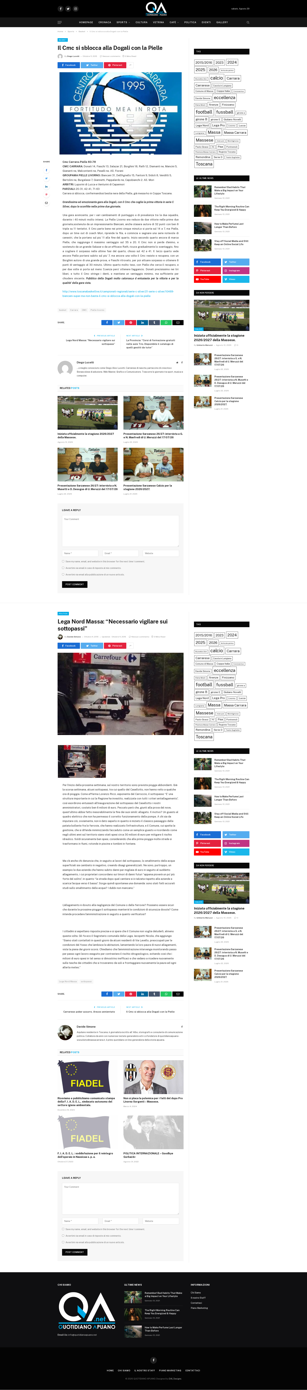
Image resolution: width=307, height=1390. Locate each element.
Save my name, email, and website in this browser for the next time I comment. (105, 561)
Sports (122, 22)
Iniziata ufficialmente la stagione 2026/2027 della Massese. (86, 435)
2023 (220, 62)
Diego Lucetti (73, 56)
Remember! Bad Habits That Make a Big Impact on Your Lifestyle (229, 190)
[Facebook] (46, 170)
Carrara (74, 310)
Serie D (218, 157)
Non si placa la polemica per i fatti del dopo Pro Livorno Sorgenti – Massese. (153, 1100)
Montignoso (233, 141)
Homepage (86, 22)
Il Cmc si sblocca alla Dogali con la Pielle (150, 1011)
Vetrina (158, 22)
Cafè (173, 22)
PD (213, 147)
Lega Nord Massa (68, 981)
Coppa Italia (223, 91)
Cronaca (104, 22)
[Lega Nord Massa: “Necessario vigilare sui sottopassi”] (121, 694)
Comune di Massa (204, 91)
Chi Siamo (196, 1292)
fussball (224, 112)
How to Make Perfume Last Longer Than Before (229, 225)
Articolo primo (227, 70)
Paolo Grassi (201, 147)
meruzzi (220, 141)
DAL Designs (175, 1379)
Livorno (231, 125)
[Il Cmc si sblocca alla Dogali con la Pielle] (121, 113)
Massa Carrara (235, 133)
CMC (84, 310)
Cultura (142, 22)
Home (110, 1370)
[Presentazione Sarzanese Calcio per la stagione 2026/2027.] (153, 465)
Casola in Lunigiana (222, 86)
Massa (214, 132)
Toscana (204, 163)
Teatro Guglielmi (233, 157)
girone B (201, 119)
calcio (216, 78)
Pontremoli (231, 147)
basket (62, 310)
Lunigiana (199, 133)
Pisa (220, 146)
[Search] (247, 22)
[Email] (46, 203)
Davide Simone (202, 98)
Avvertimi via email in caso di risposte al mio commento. (93, 568)
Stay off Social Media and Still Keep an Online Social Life (231, 243)
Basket (63, 40)
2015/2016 (204, 63)
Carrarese (203, 85)
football (204, 112)
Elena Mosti (200, 105)
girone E (215, 119)
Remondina (203, 157)
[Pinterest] (46, 194)
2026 (213, 70)
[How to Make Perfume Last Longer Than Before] (203, 228)
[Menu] (60, 22)
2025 (200, 69)
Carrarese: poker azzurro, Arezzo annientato (89, 1011)
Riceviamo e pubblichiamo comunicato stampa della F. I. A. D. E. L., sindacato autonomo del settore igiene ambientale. (86, 1102)
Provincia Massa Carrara (205, 152)
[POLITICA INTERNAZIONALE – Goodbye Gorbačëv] (153, 1132)
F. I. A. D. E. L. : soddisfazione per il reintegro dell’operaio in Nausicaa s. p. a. (85, 1155)
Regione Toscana (227, 152)
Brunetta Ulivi (201, 79)
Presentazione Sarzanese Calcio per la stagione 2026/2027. (147, 487)
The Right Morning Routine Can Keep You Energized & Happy (231, 208)
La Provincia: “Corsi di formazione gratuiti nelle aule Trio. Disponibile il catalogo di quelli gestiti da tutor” (150, 344)
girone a (241, 113)
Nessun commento (111, 56)
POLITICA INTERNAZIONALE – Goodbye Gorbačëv (148, 1155)
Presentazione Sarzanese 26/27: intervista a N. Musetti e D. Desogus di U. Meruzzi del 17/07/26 (88, 487)
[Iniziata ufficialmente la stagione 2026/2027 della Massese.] (88, 413)
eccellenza (224, 97)
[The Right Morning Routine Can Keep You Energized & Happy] (203, 211)
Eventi (206, 22)
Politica (190, 22)
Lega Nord (202, 125)
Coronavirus (238, 91)
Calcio (198, 329)
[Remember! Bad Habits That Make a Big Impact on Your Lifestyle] (203, 191)
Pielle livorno (97, 310)
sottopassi (86, 981)
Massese (204, 140)
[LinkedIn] (46, 186)
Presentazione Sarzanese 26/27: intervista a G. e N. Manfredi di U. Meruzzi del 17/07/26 (153, 435)
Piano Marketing (199, 1308)
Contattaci (196, 1303)
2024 (232, 62)
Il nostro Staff (198, 1298)
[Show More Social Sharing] (130, 65)
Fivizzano (228, 104)
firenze (213, 104)
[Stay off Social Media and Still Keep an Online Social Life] (203, 245)
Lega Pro (218, 125)
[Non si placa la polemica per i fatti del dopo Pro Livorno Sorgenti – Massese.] (153, 1077)
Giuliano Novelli (232, 119)
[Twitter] (46, 178)
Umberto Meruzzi (205, 345)
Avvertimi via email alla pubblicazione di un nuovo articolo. (95, 574)
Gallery (222, 22)
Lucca (242, 125)
